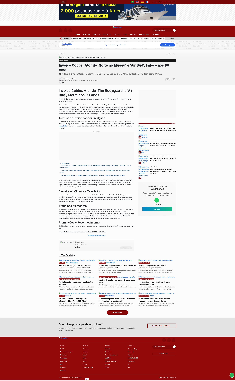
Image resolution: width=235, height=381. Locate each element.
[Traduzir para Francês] (148, 2)
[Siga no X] (65, 30)
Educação (130, 346)
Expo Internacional (111, 355)
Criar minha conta (161, 326)
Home (79, 34)
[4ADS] (117, 10)
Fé (128, 364)
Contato (97, 34)
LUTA (84, 358)
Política (107, 34)
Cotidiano (156, 34)
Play (61, 364)
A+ (174, 80)
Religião (108, 349)
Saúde (62, 349)
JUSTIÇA (108, 358)
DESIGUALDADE (132, 358)
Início (62, 346)
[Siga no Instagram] (60, 30)
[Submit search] (174, 30)
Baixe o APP (144, 34)
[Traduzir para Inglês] (137, 2)
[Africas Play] (117, 27)
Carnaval (130, 352)
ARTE (84, 361)
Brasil (84, 355)
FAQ (128, 367)
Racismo (85, 349)
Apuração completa (166, 45)
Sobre (107, 367)
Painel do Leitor (164, 353)
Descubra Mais (117, 312)
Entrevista (63, 355)
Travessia (63, 358)
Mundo (107, 346)
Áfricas (85, 352)
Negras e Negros (133, 349)
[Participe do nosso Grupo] (96, 236)
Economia (130, 361)
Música (130, 355)
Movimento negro (66, 352)
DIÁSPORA (63, 361)
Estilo (84, 364)
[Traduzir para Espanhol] (143, 2)
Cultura (118, 34)
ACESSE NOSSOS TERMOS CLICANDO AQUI (67, 377)
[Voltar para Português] (132, 2)
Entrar (63, 2)
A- (167, 80)
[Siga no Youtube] (70, 30)
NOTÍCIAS (87, 34)
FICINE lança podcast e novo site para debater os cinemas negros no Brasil (95, 38)
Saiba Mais (126, 248)
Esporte (63, 367)
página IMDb (63, 126)
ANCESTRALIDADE (111, 361)
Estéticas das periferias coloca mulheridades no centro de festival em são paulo (157, 38)
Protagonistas (130, 34)
